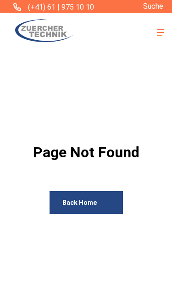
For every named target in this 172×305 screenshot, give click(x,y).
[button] (160, 32)
